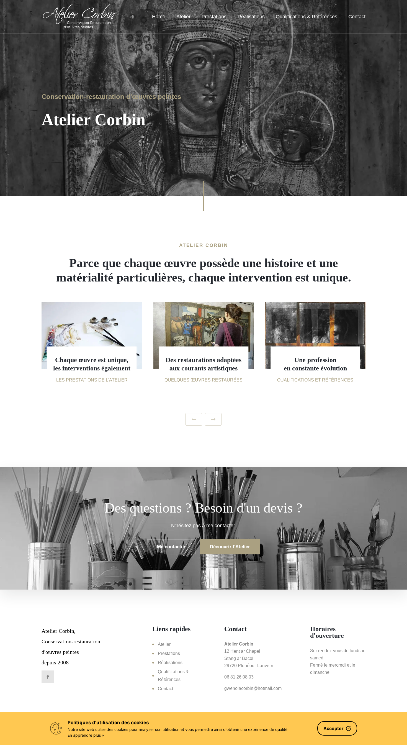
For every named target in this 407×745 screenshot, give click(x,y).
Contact (356, 16)
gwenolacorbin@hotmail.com (253, 688)
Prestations (214, 16)
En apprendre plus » (86, 735)
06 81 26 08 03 (239, 677)
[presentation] (194, 419)
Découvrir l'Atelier (230, 546)
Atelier (183, 16)
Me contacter (171, 546)
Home (158, 16)
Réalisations (251, 16)
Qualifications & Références (306, 16)
